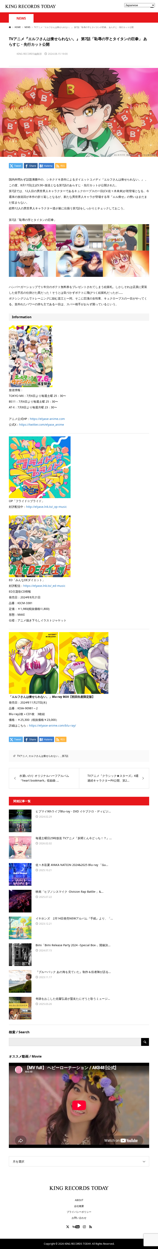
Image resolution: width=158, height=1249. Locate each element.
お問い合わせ (79, 1218)
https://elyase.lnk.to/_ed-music (44, 586)
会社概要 (79, 1206)
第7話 (65, 756)
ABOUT (79, 1200)
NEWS (21, 18)
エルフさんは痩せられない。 (45, 756)
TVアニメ (22, 756)
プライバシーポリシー (79, 1212)
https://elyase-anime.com (47, 419)
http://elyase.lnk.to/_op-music (46, 507)
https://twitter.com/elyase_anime (41, 424)
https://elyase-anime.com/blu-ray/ (52, 725)
